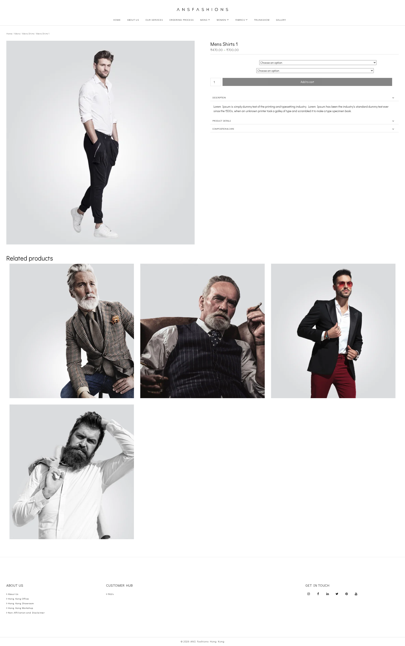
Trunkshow (262, 19)
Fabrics (240, 19)
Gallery (281, 19)
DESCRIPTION (219, 97)
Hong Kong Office (18, 598)
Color (224, 60)
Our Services (154, 19)
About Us (133, 19)
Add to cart (307, 82)
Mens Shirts (28, 33)
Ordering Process (181, 19)
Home (117, 19)
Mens (204, 19)
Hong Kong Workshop (20, 607)
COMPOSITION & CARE (223, 128)
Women (222, 19)
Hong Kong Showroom (21, 603)
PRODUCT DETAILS (221, 120)
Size (225, 68)
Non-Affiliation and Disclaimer (26, 612)
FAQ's (111, 594)
